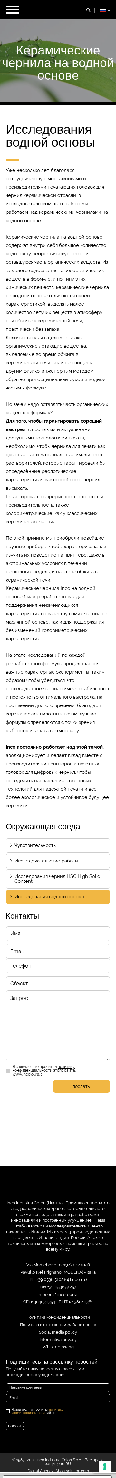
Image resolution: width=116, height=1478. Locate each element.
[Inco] (58, 1188)
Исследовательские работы (46, 861)
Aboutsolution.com (72, 1471)
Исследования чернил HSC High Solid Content (57, 878)
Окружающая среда (43, 826)
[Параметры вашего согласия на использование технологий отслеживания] (105, 1467)
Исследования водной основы (49, 897)
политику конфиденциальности (44, 1068)
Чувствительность (35, 845)
